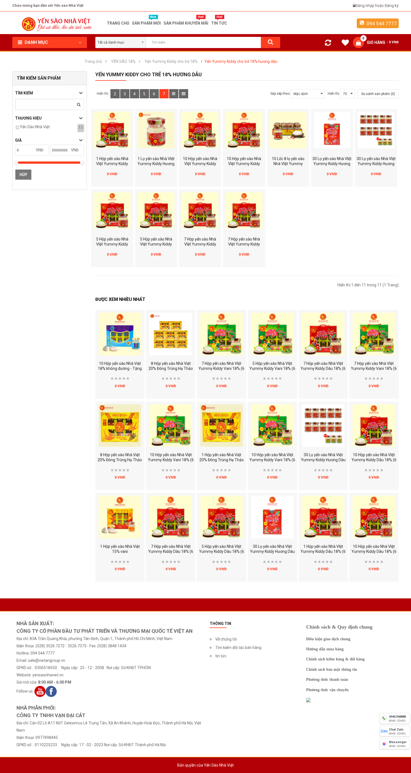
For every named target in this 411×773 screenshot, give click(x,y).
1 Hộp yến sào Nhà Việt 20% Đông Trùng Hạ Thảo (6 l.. (221, 460)
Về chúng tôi (226, 639)
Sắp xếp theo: (280, 94)
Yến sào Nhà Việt (35, 127)
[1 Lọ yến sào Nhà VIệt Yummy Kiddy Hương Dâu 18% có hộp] (156, 130)
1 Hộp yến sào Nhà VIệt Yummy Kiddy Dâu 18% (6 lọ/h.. (323, 551)
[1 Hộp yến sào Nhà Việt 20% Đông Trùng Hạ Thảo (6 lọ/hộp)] (222, 425)
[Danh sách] (173, 93)
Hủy (23, 174)
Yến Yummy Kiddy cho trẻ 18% (171, 61)
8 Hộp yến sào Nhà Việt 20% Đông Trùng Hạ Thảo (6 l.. (120, 460)
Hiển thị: (334, 94)
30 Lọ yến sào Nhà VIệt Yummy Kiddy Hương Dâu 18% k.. (323, 460)
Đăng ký (392, 5)
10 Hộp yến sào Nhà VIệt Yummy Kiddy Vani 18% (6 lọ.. (171, 460)
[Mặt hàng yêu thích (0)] (345, 43)
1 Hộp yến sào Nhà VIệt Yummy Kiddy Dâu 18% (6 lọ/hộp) (112, 163)
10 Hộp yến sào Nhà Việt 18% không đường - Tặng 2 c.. (120, 368)
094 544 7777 (381, 23)
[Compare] (328, 44)
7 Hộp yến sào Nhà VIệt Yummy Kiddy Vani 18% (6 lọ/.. (221, 368)
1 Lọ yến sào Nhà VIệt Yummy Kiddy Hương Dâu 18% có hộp (156, 163)
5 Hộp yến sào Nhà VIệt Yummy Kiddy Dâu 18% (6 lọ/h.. (221, 551)
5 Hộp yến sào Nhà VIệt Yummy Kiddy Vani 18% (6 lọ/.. (272, 368)
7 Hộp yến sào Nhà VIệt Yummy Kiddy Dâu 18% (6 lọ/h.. (170, 551)
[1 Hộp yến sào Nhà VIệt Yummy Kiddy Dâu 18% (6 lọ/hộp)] (112, 130)
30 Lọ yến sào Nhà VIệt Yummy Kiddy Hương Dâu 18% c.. (272, 551)
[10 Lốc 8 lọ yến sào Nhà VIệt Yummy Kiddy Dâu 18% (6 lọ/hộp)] (288, 130)
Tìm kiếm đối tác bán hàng (238, 647)
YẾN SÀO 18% (123, 61)
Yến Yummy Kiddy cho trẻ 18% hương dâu (240, 61)
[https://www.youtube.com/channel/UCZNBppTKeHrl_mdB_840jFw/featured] (40, 691)
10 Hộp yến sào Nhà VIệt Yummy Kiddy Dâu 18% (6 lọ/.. (373, 460)
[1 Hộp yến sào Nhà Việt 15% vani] (120, 517)
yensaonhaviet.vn (47, 675)
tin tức (220, 656)
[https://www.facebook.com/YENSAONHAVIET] (51, 691)
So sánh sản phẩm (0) (378, 94)
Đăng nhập (365, 5)
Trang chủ (93, 61)
